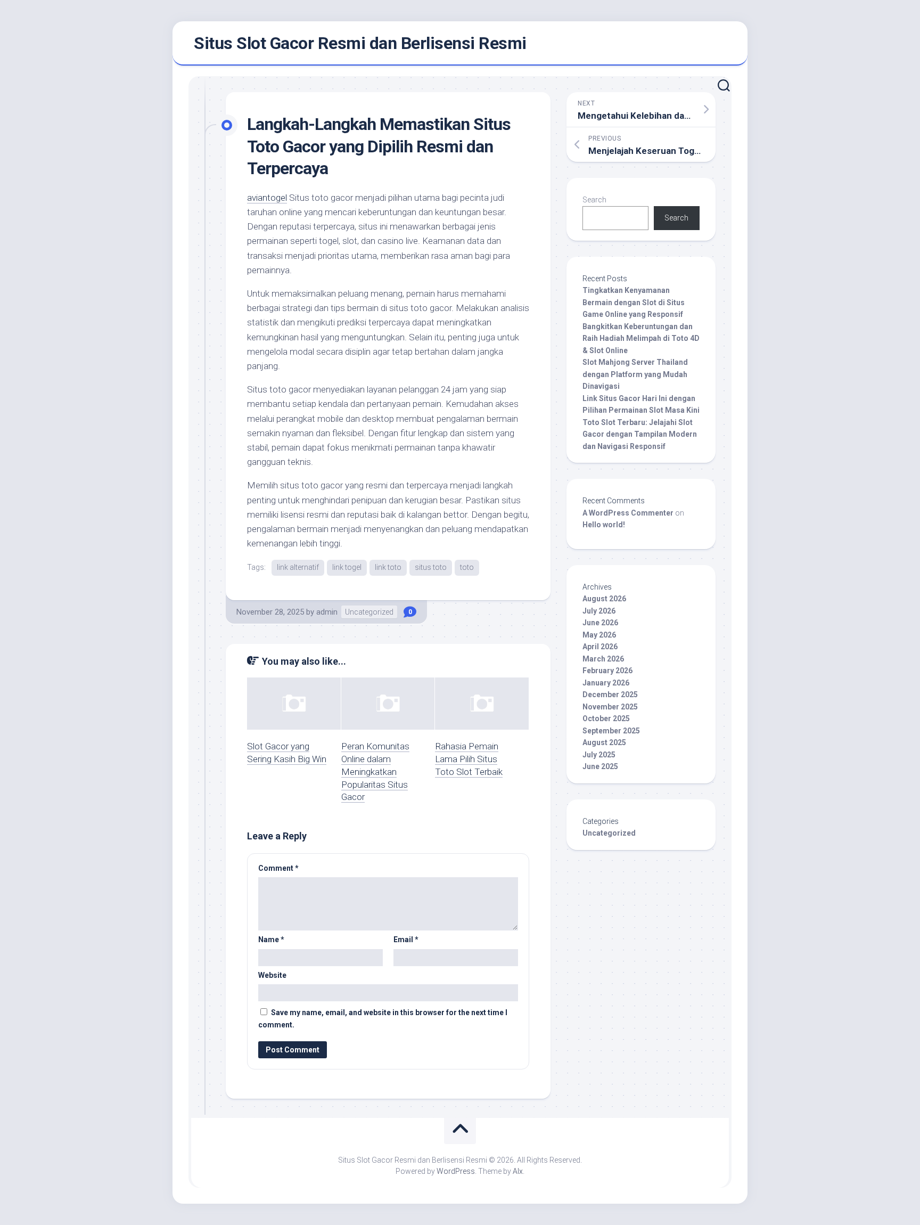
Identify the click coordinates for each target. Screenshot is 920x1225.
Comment (278, 868)
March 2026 (603, 659)
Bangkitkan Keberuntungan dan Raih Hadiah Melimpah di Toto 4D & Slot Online (641, 338)
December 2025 (610, 694)
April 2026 (600, 646)
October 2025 (606, 718)
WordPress (456, 1171)
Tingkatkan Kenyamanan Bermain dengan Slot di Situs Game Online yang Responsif (633, 302)
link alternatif (298, 567)
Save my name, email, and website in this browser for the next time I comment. (382, 1018)
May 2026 (599, 635)
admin (327, 612)
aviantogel (267, 197)
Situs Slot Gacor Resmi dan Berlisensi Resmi (360, 43)
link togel (347, 567)
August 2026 (604, 598)
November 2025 (610, 707)
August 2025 (604, 742)
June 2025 (600, 766)
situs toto (431, 567)
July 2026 (598, 611)
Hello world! (603, 524)
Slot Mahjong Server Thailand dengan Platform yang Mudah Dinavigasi (635, 374)
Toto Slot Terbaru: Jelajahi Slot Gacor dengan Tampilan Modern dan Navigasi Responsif (639, 434)
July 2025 (598, 754)
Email (405, 939)
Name (271, 939)
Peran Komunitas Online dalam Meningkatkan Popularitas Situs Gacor (375, 771)
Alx (518, 1171)
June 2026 (600, 622)
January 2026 (605, 683)
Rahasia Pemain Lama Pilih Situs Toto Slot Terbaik (469, 759)
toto (467, 567)
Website (272, 975)
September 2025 (611, 730)
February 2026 (607, 670)
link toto (388, 567)
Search (594, 199)
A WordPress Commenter (627, 513)
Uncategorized (369, 612)
